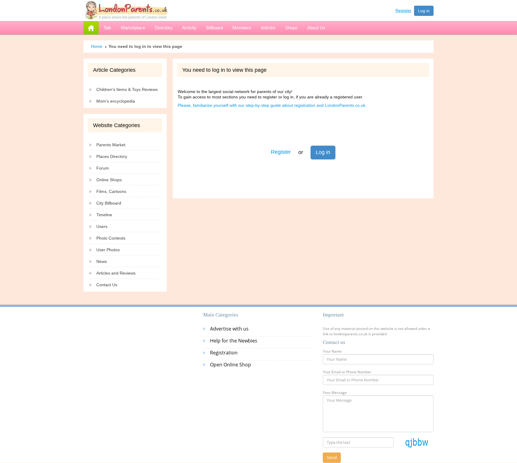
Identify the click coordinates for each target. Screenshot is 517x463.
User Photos (108, 249)
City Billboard (108, 203)
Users (101, 226)
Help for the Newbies (233, 340)
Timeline (104, 214)
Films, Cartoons (111, 191)
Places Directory (111, 156)
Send (332, 457)
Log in (424, 10)
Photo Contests (110, 238)
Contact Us (106, 284)
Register (403, 10)
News (101, 261)
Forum (102, 168)
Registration (224, 352)
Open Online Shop (230, 364)
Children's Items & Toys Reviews (127, 89)
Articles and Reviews (116, 273)
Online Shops (109, 179)
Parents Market (110, 144)
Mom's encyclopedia (115, 101)
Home (96, 46)
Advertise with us (229, 328)
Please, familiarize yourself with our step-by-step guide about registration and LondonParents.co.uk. (272, 105)
